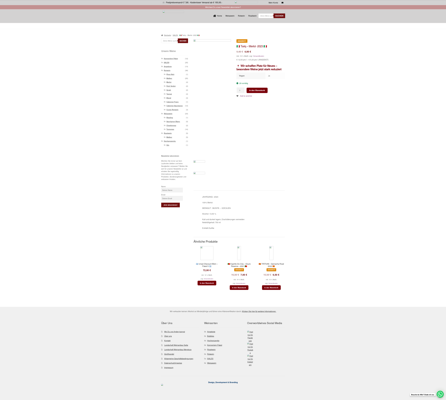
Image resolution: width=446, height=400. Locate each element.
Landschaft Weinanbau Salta (176, 345)
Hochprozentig (170, 141)
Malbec (169, 78)
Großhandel (169, 354)
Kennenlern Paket (171, 58)
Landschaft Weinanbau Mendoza (177, 349)
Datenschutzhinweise (173, 363)
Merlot (168, 82)
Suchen (279, 15)
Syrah (168, 90)
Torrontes (170, 129)
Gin (167, 145)
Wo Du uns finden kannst (174, 331)
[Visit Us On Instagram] (266, 360)
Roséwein (252, 15)
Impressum (168, 367)
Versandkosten (258, 56)
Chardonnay (171, 125)
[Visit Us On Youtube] (266, 348)
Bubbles (210, 336)
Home (219, 15)
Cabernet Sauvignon (174, 106)
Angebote (168, 66)
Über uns (168, 336)
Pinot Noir (170, 74)
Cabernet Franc (172, 102)
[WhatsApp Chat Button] (440, 394)
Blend (168, 98)
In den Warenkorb (257, 90)
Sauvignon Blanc (173, 121)
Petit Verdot (171, 86)
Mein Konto (273, 2)
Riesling (169, 117)
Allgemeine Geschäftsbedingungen (178, 358)
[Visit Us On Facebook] (266, 336)
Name (163, 186)
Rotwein (241, 15)
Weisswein (229, 15)
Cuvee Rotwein (172, 109)
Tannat (169, 94)
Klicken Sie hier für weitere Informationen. (259, 311)
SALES (175, 35)
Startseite (167, 35)
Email (163, 194)
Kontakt (167, 340)
